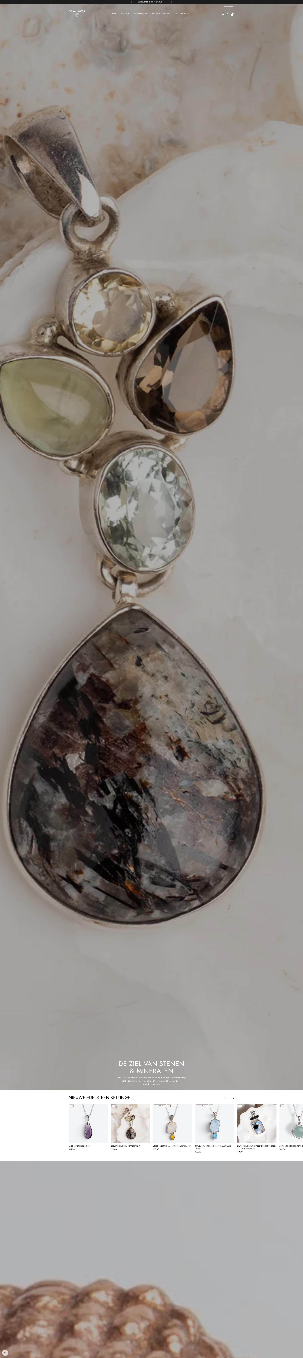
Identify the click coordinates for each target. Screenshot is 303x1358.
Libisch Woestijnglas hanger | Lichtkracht (171, 1146)
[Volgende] (171, 2)
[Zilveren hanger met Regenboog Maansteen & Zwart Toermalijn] (256, 1123)
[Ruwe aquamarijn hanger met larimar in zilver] (214, 1123)
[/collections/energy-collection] (151, 547)
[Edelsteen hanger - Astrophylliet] (130, 1123)
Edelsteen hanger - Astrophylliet (125, 1146)
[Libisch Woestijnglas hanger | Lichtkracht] (172, 1123)
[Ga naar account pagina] (228, 13)
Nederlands (228, 7)
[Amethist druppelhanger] (88, 1123)
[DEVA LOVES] (77, 14)
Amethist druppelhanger (80, 1146)
